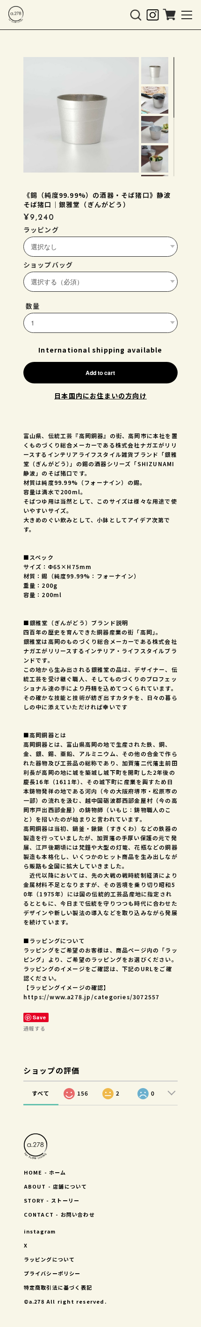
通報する (34, 1028)
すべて (41, 1093)
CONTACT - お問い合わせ (59, 1214)
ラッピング (41, 229)
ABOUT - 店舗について (55, 1186)
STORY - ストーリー (52, 1200)
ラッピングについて (49, 1259)
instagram (40, 1231)
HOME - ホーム (45, 1172)
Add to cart (100, 372)
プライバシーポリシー (52, 1273)
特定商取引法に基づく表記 (58, 1287)
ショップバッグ (48, 264)
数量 (33, 306)
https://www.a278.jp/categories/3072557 (91, 997)
